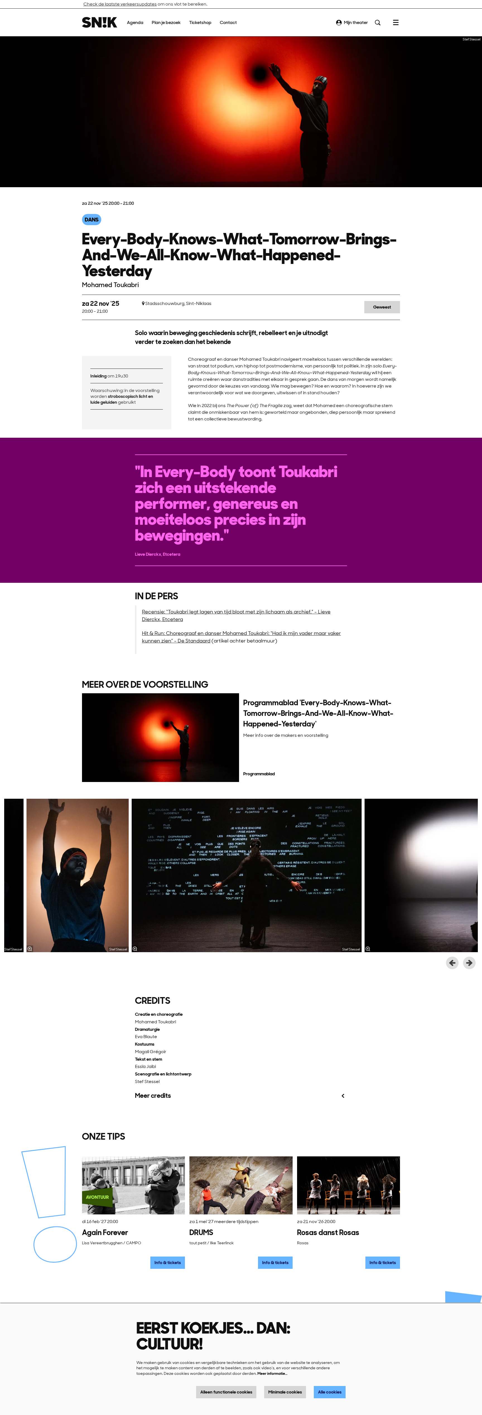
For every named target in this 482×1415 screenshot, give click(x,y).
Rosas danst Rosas (328, 1232)
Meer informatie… (272, 1373)
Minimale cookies (285, 1392)
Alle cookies (329, 1392)
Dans (91, 219)
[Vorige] (452, 963)
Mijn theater (356, 22)
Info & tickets (168, 1262)
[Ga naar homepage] (99, 22)
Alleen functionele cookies (226, 1392)
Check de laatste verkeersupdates (120, 4)
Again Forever (105, 1232)
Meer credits (153, 1096)
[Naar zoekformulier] (377, 22)
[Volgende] (469, 963)
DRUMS (201, 1232)
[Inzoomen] (134, 948)
